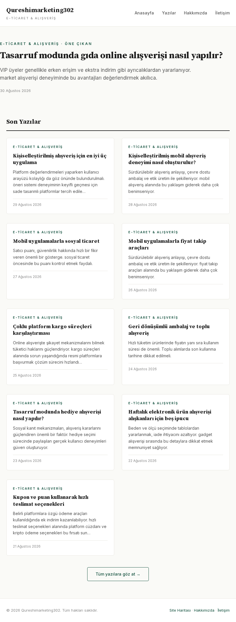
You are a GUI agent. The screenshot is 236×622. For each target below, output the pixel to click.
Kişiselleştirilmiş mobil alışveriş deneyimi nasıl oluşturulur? (167, 159)
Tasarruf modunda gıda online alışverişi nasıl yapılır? (111, 55)
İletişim (222, 12)
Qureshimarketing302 (39, 13)
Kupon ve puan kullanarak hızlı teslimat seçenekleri (50, 500)
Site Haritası (180, 610)
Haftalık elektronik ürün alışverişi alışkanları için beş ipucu (169, 415)
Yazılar (169, 12)
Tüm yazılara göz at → (118, 574)
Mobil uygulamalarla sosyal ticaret (56, 241)
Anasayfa (144, 12)
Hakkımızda (195, 12)
